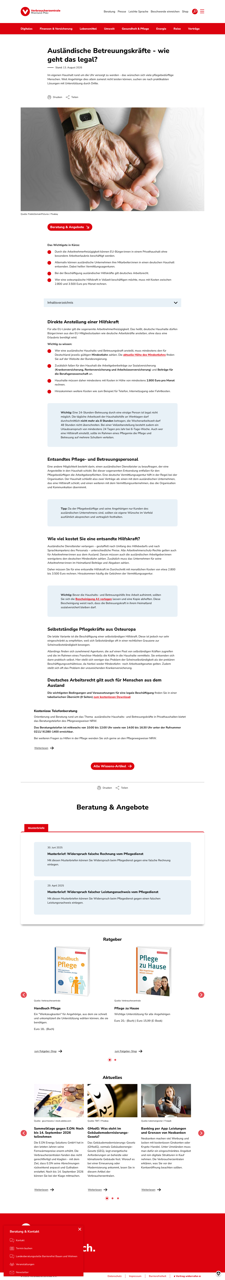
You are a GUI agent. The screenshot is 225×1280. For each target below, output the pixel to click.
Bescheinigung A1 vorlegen (93, 599)
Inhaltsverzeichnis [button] (60, 302)
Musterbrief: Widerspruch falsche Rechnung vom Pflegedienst (95, 854)
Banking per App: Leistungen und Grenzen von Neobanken (163, 1130)
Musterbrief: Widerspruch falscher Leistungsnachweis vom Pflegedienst (102, 892)
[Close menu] (80, 1229)
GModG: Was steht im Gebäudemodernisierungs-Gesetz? (108, 1132)
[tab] (110, 1060)
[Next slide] (201, 995)
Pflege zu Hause (126, 1008)
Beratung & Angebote (67, 227)
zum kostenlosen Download (112, 697)
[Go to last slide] (24, 995)
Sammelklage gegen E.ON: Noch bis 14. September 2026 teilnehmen (59, 1132)
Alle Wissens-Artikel (110, 766)
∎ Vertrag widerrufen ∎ (187, 1276)
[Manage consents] (218, 1273)
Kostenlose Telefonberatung (55, 711)
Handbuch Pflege (47, 1008)
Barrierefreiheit (157, 1276)
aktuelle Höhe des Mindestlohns (144, 355)
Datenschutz (115, 1276)
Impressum (135, 1276)
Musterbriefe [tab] (36, 828)
